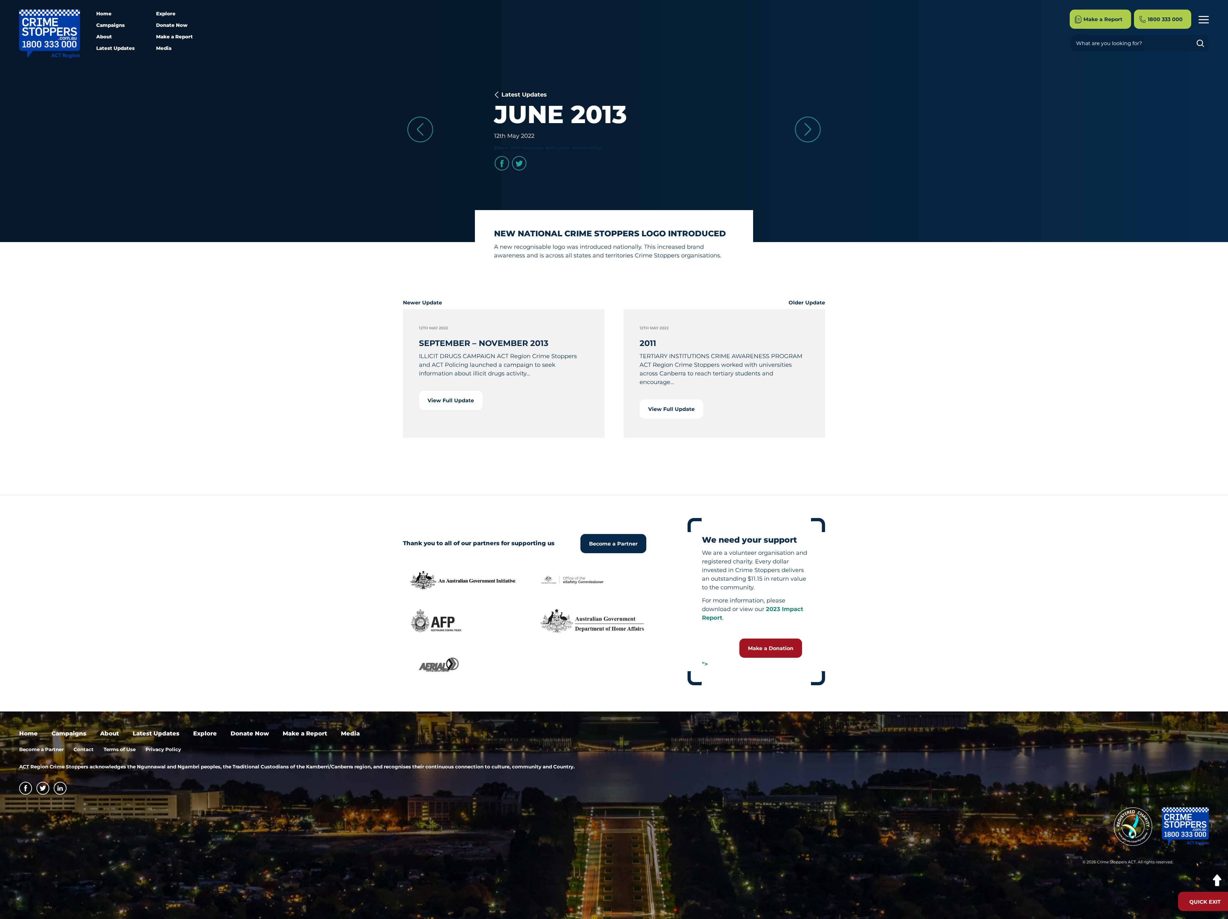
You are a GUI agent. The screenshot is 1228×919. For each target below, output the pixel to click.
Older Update (807, 303)
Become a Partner (613, 544)
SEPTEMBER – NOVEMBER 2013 (483, 343)
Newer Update (422, 303)
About (104, 37)
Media (163, 48)
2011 (648, 343)
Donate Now (171, 25)
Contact (84, 749)
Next (808, 129)
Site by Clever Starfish (1195, 864)
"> (705, 664)
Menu (1204, 19)
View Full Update (451, 400)
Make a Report (174, 37)
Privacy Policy (163, 749)
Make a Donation (770, 648)
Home (104, 14)
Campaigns (110, 25)
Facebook (502, 163)
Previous (420, 129)
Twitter (519, 163)
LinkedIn (60, 788)
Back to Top (1217, 880)
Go (1203, 43)
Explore (166, 14)
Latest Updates (115, 48)
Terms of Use (120, 749)
